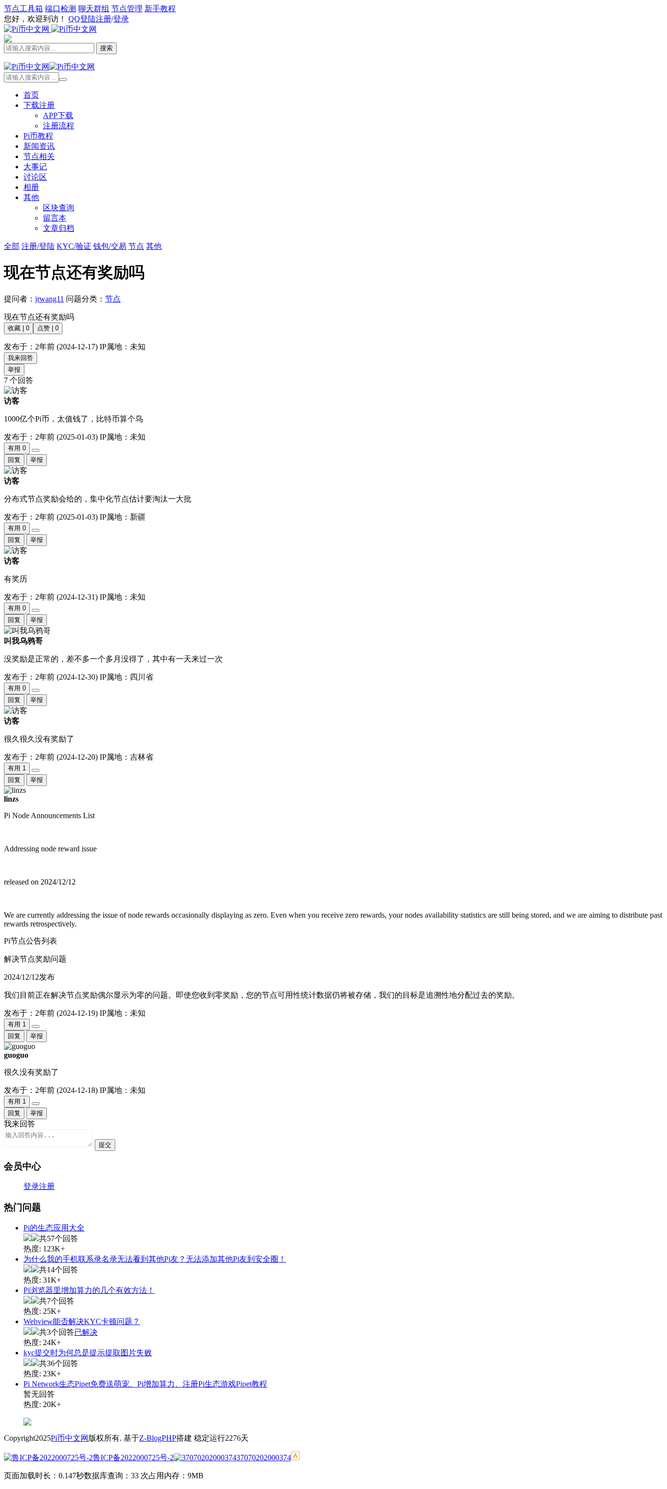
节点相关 (39, 156)
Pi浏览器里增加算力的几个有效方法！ (89, 1290)
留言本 (54, 218)
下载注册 (39, 105)
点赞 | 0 (48, 328)
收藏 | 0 (18, 328)
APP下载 (58, 115)
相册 (31, 187)
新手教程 (160, 8)
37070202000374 (263, 1457)
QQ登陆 (82, 19)
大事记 (35, 166)
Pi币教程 (38, 136)
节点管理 (127, 8)
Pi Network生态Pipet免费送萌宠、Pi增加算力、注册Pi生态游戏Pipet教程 (145, 1384)
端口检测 (60, 8)
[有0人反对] (36, 450)
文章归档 (58, 228)
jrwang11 (49, 299)
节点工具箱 (23, 8)
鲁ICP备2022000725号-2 (133, 1457)
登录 (121, 19)
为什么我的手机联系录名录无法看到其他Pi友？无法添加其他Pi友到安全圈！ (154, 1259)
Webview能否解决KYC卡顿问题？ (81, 1321)
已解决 (86, 1332)
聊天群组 (93, 8)
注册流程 (58, 125)
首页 (31, 95)
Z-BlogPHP (157, 1438)
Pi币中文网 (69, 1438)
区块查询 (58, 207)
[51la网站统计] (295, 1457)
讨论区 (35, 177)
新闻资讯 (39, 146)
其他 (31, 197)
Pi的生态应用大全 (53, 1228)
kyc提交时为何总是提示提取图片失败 (87, 1352)
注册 (103, 19)
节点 (113, 299)
